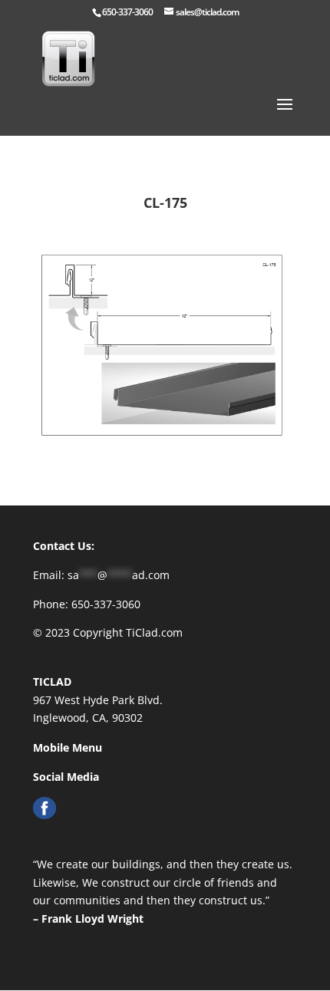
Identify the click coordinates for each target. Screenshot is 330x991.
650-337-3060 (127, 11)
